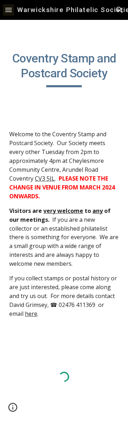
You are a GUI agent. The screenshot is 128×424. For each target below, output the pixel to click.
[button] (8, 10)
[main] (64, 69)
